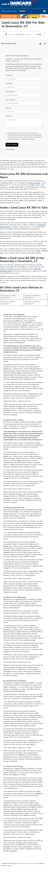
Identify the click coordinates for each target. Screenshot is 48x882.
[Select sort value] (44, 44)
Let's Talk (12, 145)
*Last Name (9, 83)
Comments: (9, 116)
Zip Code (8, 108)
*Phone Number (10, 100)
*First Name (9, 75)
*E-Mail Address (10, 92)
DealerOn (15, 863)
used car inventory (35, 183)
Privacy (27, 863)
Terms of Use (33, 863)
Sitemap (21, 863)
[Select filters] (40, 43)
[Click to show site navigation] (44, 11)
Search (39, 34)
